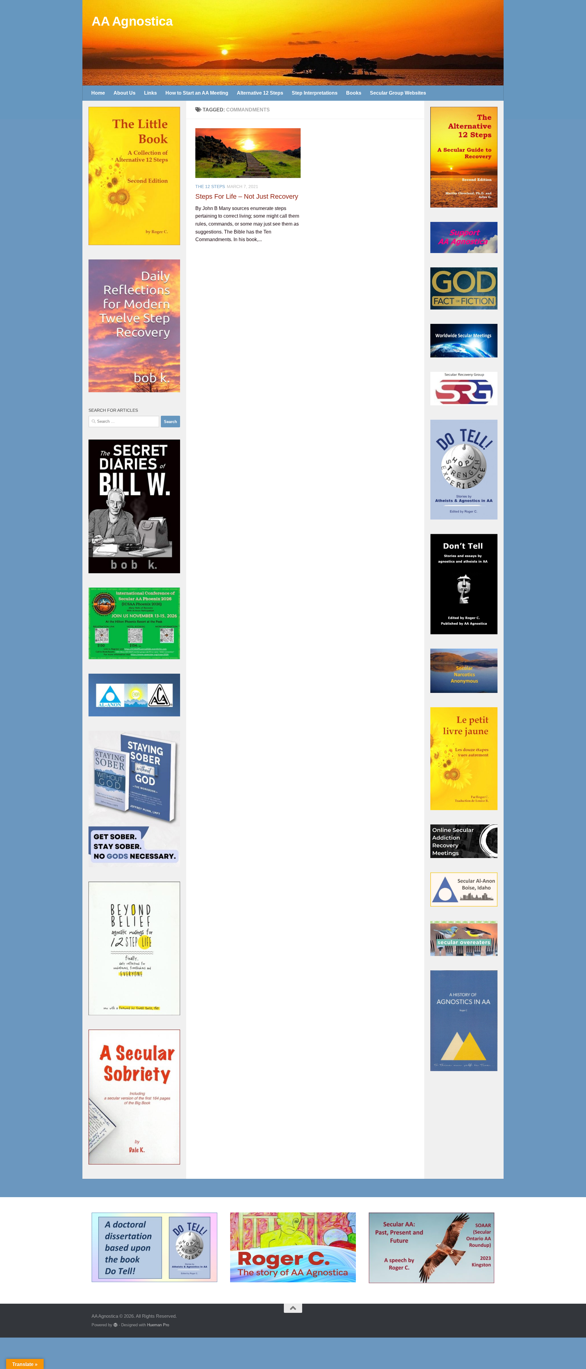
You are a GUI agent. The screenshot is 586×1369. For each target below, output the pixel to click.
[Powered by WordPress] (116, 1325)
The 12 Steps (210, 186)
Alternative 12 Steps (260, 93)
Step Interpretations (315, 93)
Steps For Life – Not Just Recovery (246, 196)
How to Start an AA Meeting (196, 93)
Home (98, 93)
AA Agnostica (132, 21)
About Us (125, 93)
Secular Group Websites (398, 93)
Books (353, 93)
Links (150, 93)
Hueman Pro (158, 1325)
